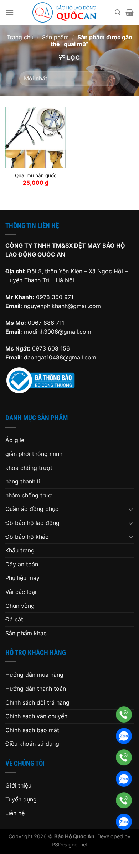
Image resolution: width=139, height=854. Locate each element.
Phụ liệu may (22, 577)
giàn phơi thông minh (33, 453)
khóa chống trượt (28, 467)
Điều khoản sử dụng (32, 743)
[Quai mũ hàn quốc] (35, 137)
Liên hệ (15, 812)
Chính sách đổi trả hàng (37, 702)
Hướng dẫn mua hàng (34, 674)
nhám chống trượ (28, 495)
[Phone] (124, 714)
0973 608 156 (51, 348)
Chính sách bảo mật (32, 730)
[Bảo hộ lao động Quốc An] (64, 12)
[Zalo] (124, 736)
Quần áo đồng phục (31, 508)
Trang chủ (20, 37)
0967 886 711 (46, 322)
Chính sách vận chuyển (36, 716)
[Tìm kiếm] (117, 12)
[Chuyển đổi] (131, 509)
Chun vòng (20, 605)
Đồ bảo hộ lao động (32, 522)
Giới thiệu (18, 785)
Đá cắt (14, 619)
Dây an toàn (21, 564)
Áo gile (14, 439)
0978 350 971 (54, 297)
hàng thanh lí (22, 481)
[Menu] (9, 12)
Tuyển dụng (21, 799)
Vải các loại (20, 591)
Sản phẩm (55, 37)
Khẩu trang (20, 550)
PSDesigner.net (70, 844)
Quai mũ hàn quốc (36, 175)
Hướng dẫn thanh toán (35, 688)
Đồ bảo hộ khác (26, 536)
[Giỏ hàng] (129, 12)
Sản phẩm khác (26, 633)
